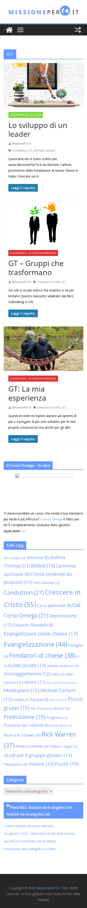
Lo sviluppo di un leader (37, 129)
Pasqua (39, 699)
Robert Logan (63, 746)
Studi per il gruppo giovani (38, 755)
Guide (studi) (27, 665)
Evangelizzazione (35, 644)
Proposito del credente (26, 725)
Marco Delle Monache (61, 682)
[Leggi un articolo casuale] (77, 29)
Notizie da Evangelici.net (28, 814)
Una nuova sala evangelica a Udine (30, 849)
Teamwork (16, 764)
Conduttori (19, 150)
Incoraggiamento (27, 674)
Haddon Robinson (63, 666)
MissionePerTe (21, 144)
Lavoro (33, 682)
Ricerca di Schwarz (22, 735)
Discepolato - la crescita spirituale (33, 253)
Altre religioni (15, 558)
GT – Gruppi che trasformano (36, 267)
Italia (57, 674)
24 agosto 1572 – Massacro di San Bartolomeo (39, 833)
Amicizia (38, 557)
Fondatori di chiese (42, 655)
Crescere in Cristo (48, 282)
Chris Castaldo (46, 582)
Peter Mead (58, 700)
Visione (41, 764)
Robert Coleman (32, 746)
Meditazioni (21, 690)
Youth (66, 763)
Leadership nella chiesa (25, 115)
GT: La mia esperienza (27, 393)
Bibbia (43, 565)
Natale (21, 699)
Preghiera (57, 717)
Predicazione (24, 717)
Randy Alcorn (61, 726)
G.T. (30, 150)
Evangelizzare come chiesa (41, 633)
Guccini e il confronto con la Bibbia (30, 841)
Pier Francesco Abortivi (50, 708)
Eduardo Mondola (33, 625)
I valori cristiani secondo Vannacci (29, 826)
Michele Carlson (44, 150)
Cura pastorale (54, 605)
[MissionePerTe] (9, 29)
